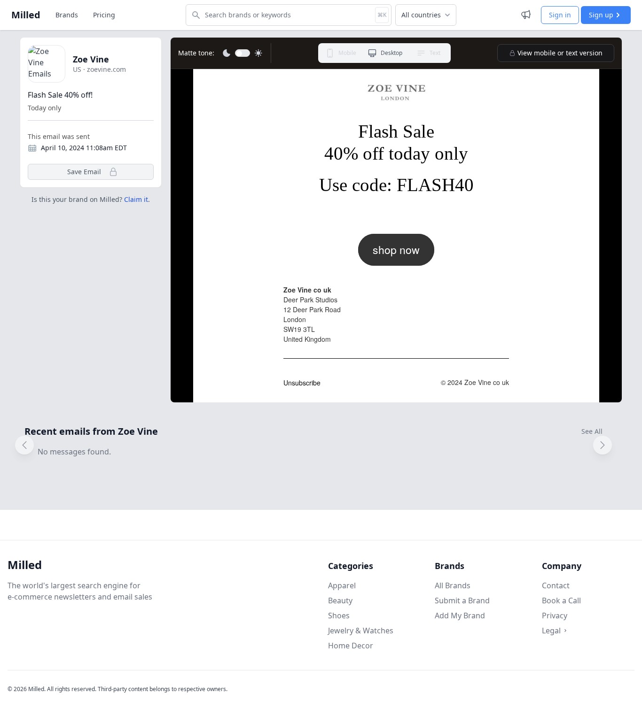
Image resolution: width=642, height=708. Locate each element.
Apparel (342, 585)
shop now (396, 249)
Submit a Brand (462, 600)
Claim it (136, 199)
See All (592, 431)
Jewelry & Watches (360, 630)
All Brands (452, 585)
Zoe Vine (91, 59)
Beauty (340, 600)
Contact (556, 585)
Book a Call (561, 600)
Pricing (104, 14)
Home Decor (350, 645)
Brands (66, 14)
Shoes (339, 615)
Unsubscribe (302, 382)
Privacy (554, 615)
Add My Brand (460, 615)
